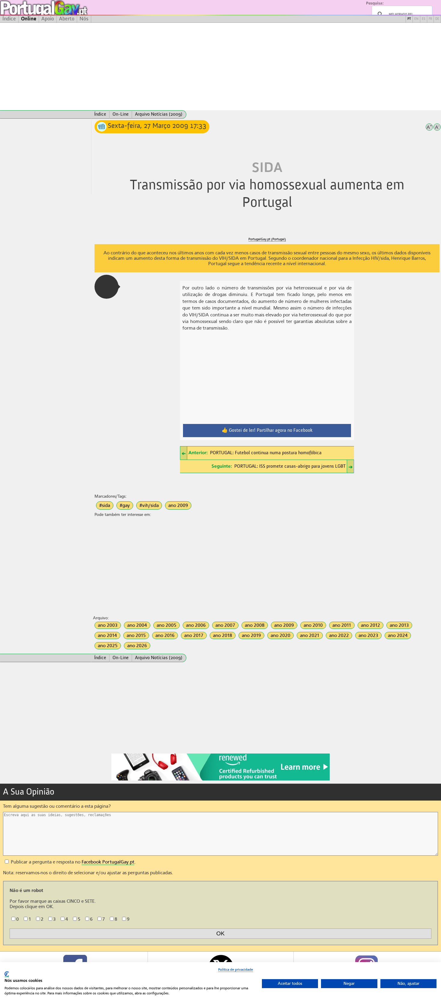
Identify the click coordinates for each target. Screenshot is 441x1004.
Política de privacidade (235, 969)
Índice (9, 19)
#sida (104, 505)
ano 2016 (165, 635)
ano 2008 (255, 625)
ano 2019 (251, 635)
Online (28, 19)
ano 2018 (222, 635)
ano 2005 (166, 625)
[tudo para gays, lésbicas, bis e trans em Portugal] (60, 7)
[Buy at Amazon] (220, 779)
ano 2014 (107, 635)
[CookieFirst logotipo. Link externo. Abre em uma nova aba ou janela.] (6, 974)
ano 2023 (368, 635)
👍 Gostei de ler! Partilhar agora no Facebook (267, 430)
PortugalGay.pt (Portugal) (267, 239)
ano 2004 (137, 625)
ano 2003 (108, 625)
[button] (106, 287)
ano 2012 (370, 625)
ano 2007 (225, 625)
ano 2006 (196, 625)
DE (437, 19)
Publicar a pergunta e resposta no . (73, 862)
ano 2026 (137, 645)
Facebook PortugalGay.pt (108, 862)
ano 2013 (399, 625)
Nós (84, 19)
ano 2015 (136, 635)
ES (423, 19)
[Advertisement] (220, 66)
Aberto (66, 19)
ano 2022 (339, 635)
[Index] (45, 114)
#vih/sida (149, 505)
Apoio (47, 19)
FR (430, 19)
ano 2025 (108, 645)
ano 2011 (341, 625)
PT (409, 19)
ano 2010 (313, 625)
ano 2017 (193, 635)
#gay (125, 505)
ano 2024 (398, 635)
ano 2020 (280, 635)
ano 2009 (178, 505)
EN (416, 19)
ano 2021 (310, 635)
